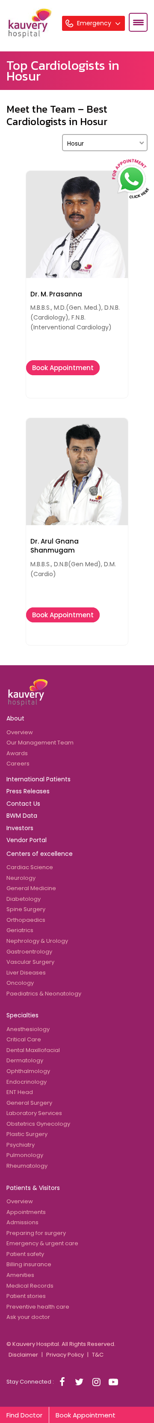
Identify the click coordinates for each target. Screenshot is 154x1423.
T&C (98, 1355)
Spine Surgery (25, 909)
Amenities (20, 1275)
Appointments (26, 1212)
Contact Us (23, 803)
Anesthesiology (28, 1029)
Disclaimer (23, 1355)
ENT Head (19, 1092)
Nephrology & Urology (37, 941)
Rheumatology (26, 1166)
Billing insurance (28, 1264)
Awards (17, 753)
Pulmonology (24, 1155)
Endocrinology (26, 1082)
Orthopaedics (25, 920)
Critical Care (23, 1039)
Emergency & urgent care (42, 1243)
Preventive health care (37, 1307)
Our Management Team (40, 742)
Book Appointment (63, 367)
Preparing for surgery (36, 1233)
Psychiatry (20, 1145)
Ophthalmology (28, 1071)
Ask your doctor (28, 1317)
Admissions (22, 1222)
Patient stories (26, 1296)
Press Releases (28, 791)
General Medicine (31, 888)
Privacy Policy (65, 1355)
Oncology (20, 983)
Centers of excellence (39, 853)
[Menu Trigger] (138, 22)
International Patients (38, 779)
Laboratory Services (34, 1113)
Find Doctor (24, 1415)
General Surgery (29, 1103)
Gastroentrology (29, 952)
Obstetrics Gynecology (38, 1124)
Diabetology (23, 899)
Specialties (22, 1015)
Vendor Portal (26, 840)
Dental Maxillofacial (33, 1050)
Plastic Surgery (26, 1134)
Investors (19, 828)
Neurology (21, 878)
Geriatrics (19, 930)
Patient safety (25, 1254)
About (15, 718)
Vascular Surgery (30, 962)
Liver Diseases (26, 973)
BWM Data (21, 815)
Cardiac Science (29, 867)
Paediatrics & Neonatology (43, 994)
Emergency (95, 23)
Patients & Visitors (33, 1188)
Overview (19, 732)
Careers (18, 763)
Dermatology (24, 1060)
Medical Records (29, 1286)
